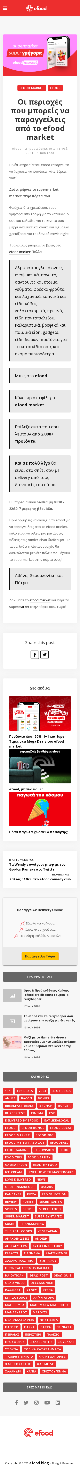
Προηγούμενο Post (22, 860)
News (41, 1179)
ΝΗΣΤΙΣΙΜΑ (49, 1320)
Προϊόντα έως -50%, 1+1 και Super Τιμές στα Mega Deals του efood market (37, 741)
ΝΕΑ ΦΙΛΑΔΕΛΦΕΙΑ (19, 1320)
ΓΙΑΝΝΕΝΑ (32, 1253)
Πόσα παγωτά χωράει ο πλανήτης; (38, 832)
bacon (26, 1098)
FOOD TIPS (13, 1157)
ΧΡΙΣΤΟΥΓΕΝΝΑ (54, 1371)
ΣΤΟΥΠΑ (11, 1349)
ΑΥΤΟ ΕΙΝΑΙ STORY (47, 1246)
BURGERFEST (15, 1113)
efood (55, 88)
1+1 (8, 1091)
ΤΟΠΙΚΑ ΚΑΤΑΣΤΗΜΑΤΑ (42, 1349)
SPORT (28, 1209)
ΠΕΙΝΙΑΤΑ (64, 1327)
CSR (52, 1113)
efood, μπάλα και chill (28, 789)
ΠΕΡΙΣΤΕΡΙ (33, 1334)
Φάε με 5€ (45, 1364)
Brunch (46, 1106)
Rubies (28, 1202)
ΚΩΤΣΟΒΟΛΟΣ (16, 1297)
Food (64, 1150)
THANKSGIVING (32, 1224)
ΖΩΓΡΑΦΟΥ (48, 1261)
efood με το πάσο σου (25, 1142)
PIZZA (31, 1194)
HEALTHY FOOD (45, 1165)
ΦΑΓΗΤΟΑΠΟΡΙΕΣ (52, 1357)
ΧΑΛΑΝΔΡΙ (13, 1371)
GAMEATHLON (16, 1165)
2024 (42, 1091)
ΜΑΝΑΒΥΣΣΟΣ (16, 1312)
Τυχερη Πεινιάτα (19, 1357)
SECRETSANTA (50, 1202)
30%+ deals (61, 1091)
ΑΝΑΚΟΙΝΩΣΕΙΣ (17, 1238)
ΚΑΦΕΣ (31, 1290)
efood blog (39, 1462)
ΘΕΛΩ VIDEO (15, 1283)
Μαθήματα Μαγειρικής (49, 1305)
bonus (43, 1098)
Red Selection (54, 1194)
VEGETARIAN (48, 1231)
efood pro (45, 1135)
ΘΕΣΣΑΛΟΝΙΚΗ (42, 1283)
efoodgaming (17, 1150)
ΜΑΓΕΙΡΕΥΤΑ (14, 1305)
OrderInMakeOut (20, 1187)
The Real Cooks (18, 1231)
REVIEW (11, 1202)
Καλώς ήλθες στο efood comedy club (40, 879)
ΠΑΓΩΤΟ (11, 1327)
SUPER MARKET (17, 1216)
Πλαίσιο (53, 1334)
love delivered (18, 1179)
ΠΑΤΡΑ (45, 1327)
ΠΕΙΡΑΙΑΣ (12, 1334)
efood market (31, 88)
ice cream (13, 1172)
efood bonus (33, 1128)
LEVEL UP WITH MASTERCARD (51, 1172)
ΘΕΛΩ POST (39, 1275)
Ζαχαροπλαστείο (19, 1261)
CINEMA (37, 1113)
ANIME (10, 1098)
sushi (9, 1224)
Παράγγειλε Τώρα (40, 956)
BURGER (64, 1106)
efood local (61, 1128)
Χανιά (31, 1371)
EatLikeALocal (56, 1120)
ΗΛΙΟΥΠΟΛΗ (14, 1275)
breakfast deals (19, 1106)
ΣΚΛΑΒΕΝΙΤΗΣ (41, 1342)
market (23, 606)
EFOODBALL (59, 1142)
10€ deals (25, 1091)
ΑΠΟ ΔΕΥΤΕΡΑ (16, 1246)
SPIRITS (11, 1209)
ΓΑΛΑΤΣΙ (11, 1253)
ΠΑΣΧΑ (29, 1327)
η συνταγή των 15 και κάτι (28, 1268)
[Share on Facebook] (35, 655)
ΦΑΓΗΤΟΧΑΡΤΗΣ (18, 1364)
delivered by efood (22, 1120)
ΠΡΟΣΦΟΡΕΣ (15, 1342)
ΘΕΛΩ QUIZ (63, 1275)
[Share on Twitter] (44, 655)
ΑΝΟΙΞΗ (41, 1238)
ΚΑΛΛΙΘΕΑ (13, 1290)
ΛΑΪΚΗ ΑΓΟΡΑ (43, 1297)
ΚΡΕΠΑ (48, 1290)
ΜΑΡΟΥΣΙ (40, 1312)
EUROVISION (44, 1150)
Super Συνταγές (48, 1216)
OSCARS (47, 1187)
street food (50, 1209)
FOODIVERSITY (39, 1157)
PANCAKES (13, 1194)
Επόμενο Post (61, 874)
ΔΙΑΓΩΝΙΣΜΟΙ (56, 1253)
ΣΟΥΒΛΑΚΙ (66, 1342)
